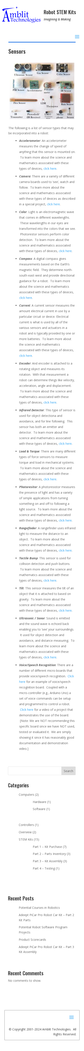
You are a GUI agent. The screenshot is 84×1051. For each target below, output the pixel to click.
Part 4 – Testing (44, 868)
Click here (26, 710)
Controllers (26, 825)
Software (39, 809)
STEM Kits (26, 839)
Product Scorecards (32, 940)
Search (68, 771)
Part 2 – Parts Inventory (49, 854)
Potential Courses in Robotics (39, 908)
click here (50, 168)
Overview (25, 832)
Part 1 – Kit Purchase (47, 847)
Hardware (39, 802)
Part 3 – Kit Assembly (47, 861)
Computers (26, 794)
